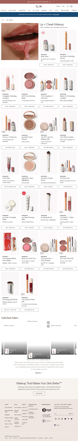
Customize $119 (67, 186)
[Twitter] (71, 419)
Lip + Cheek (36, 10)
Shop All (3, 10)
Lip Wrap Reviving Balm (28, 218)
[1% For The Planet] (46, 410)
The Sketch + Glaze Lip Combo (66, 218)
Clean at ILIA (24, 423)
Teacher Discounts (31, 417)
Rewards (74, 10)
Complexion (22, 10)
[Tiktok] (62, 419)
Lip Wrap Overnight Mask (9, 218)
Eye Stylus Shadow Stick (14, 350)
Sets (50, 10)
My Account (17, 407)
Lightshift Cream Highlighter (27, 179)
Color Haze (6, 178)
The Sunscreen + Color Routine (47, 259)
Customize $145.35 (48, 106)
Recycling (25, 410)
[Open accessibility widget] (46, 420)
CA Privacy (15, 438)
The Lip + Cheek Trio (9, 137)
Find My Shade (65, 10)
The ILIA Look (64, 178)
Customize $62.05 (29, 268)
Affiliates (25, 416)
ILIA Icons (24, 419)
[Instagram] (55, 419)
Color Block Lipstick (66, 137)
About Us (24, 407)
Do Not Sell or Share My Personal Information (27, 438)
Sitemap (46, 438)
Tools (56, 10)
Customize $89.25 (49, 147)
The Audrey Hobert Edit (28, 301)
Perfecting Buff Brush (10, 300)
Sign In (58, 6)
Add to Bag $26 (10, 227)
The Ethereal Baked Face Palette (9, 259)
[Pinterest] (68, 419)
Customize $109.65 (48, 268)
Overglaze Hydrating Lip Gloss (9, 97)
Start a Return (16, 423)
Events (7, 427)
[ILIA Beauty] (39, 6)
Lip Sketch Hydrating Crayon (67, 57)
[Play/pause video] (48, 326)
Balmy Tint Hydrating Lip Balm (67, 97)
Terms (10, 438)
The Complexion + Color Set (47, 97)
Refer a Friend (9, 418)
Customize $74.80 (10, 147)
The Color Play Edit (66, 258)
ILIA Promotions (33, 409)
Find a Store (8, 424)
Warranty (51, 438)
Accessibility (40, 438)
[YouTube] (65, 419)
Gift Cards (8, 421)
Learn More (39, 393)
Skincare (44, 10)
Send (70, 413)
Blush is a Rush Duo (29, 258)
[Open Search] (67, 6)
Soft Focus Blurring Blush (28, 97)
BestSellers (8, 407)
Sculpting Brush (46, 217)
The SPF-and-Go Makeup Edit (47, 138)
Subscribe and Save (9, 411)
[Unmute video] (48, 322)
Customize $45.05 (68, 227)
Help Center (17, 414)
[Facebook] (58, 419)
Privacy (6, 438)
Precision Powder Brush (47, 179)
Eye (29, 10)
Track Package (16, 418)
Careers (24, 413)
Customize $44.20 (29, 309)
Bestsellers (12, 10)
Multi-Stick (44, 56)
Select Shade (49, 64)
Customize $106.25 (68, 268)
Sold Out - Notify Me (10, 309)
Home (2, 20)
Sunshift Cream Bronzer (27, 138)
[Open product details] (1, 352)
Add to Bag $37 (48, 186)
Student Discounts (31, 413)
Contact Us (17, 426)
